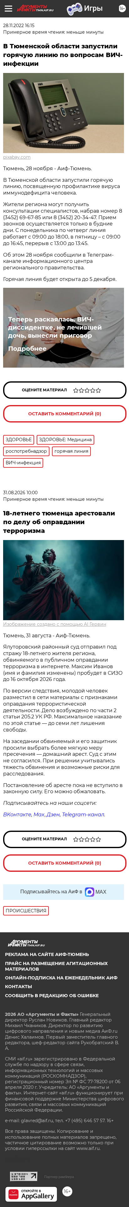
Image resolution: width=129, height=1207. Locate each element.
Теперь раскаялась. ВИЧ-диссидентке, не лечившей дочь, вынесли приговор (55, 327)
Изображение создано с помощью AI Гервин (54, 624)
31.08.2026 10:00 (20, 492)
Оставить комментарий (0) (64, 414)
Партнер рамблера (59, 1177)
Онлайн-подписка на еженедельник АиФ (61, 978)
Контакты (18, 986)
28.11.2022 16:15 (18, 25)
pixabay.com (17, 157)
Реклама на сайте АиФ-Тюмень (47, 954)
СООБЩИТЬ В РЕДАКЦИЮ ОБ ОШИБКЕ (52, 995)
